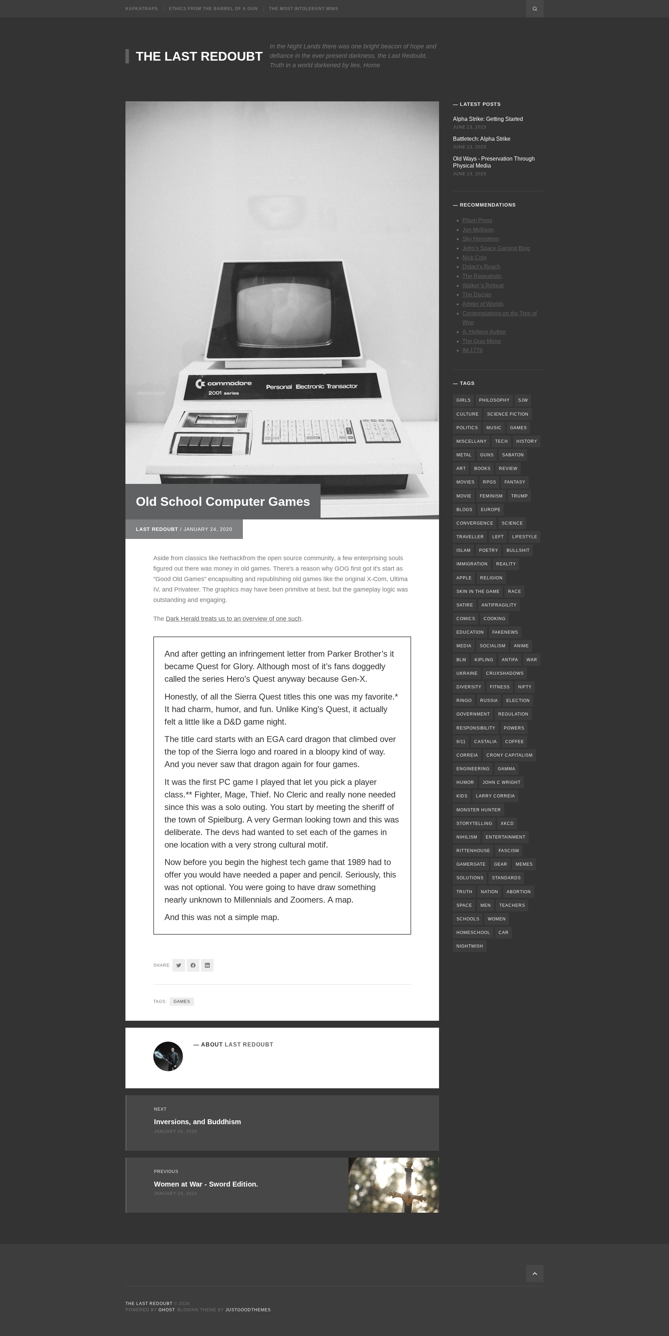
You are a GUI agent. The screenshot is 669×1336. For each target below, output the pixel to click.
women (497, 919)
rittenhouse (473, 850)
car (504, 932)
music (494, 427)
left (498, 536)
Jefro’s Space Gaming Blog (496, 248)
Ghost (167, 1309)
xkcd (507, 823)
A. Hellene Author (484, 332)
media (463, 645)
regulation (513, 714)
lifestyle (524, 536)
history (526, 441)
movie (463, 496)
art (461, 468)
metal (464, 455)
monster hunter (478, 810)
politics (467, 427)
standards (506, 877)
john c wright (502, 782)
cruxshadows (505, 673)
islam (463, 550)
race (514, 591)
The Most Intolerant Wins (303, 8)
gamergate (471, 864)
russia (489, 700)
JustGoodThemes (248, 1309)
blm (461, 659)
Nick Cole (474, 258)
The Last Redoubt (199, 56)
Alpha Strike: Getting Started (488, 119)
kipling (484, 659)
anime (521, 645)
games (182, 1001)
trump (519, 496)
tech (501, 441)
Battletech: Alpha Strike (481, 139)
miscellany (471, 441)
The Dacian (476, 295)
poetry (488, 550)
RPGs (489, 482)
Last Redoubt (157, 529)
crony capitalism (509, 755)
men (485, 905)
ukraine (467, 673)
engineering (473, 768)
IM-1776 (472, 350)
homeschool (473, 932)
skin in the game (478, 591)
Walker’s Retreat (482, 285)
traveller (470, 536)
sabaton (513, 455)
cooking (495, 618)
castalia (485, 741)
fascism (509, 850)
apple (464, 578)
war (531, 659)
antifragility (499, 605)
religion (491, 578)
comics (465, 618)
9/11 (461, 741)
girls (463, 400)
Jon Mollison (478, 230)
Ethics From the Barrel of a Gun (213, 8)
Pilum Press (477, 220)
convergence (474, 523)
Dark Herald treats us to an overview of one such (233, 618)
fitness (500, 687)
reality (506, 564)
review (508, 468)
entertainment (505, 837)
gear (500, 864)
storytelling (474, 823)
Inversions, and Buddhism (197, 1122)
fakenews (505, 632)
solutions (470, 877)
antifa (510, 659)
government (473, 714)
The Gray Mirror (481, 341)
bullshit (518, 550)
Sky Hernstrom (480, 239)
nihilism (466, 837)
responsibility (475, 728)
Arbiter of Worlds (482, 304)
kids (462, 796)
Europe (491, 509)
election (518, 700)
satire (464, 605)
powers (514, 728)
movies (465, 482)
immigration (472, 564)
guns (487, 455)
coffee (514, 741)
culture (467, 414)
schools (467, 919)
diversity (469, 687)
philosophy (494, 400)
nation (489, 891)
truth (464, 891)
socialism (493, 645)
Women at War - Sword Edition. (206, 1184)
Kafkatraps (141, 8)
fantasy (515, 482)
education (470, 632)
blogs (464, 509)
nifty (525, 687)
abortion (519, 891)
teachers (512, 905)
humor (465, 782)
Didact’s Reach (481, 267)
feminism (491, 496)
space (464, 905)
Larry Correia (495, 796)
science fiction (508, 414)
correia (467, 755)
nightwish (469, 946)
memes (524, 864)
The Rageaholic (482, 276)
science (512, 523)
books (482, 468)
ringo (464, 700)
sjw (523, 400)
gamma (506, 768)
